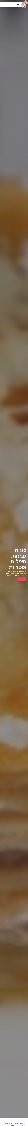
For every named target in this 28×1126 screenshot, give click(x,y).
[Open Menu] (18, 4)
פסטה (24, 546)
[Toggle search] (2, 4)
